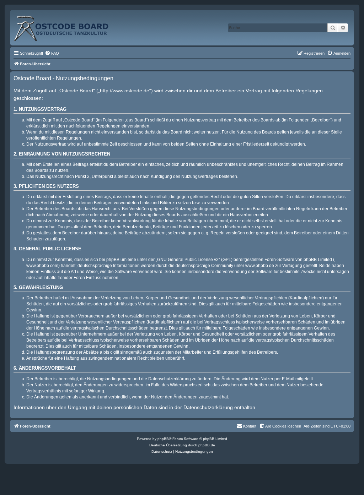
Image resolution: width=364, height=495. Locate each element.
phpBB (163, 439)
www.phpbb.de (259, 265)
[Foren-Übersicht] (69, 26)
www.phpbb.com (42, 265)
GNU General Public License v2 (188, 259)
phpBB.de (206, 445)
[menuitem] (52, 53)
